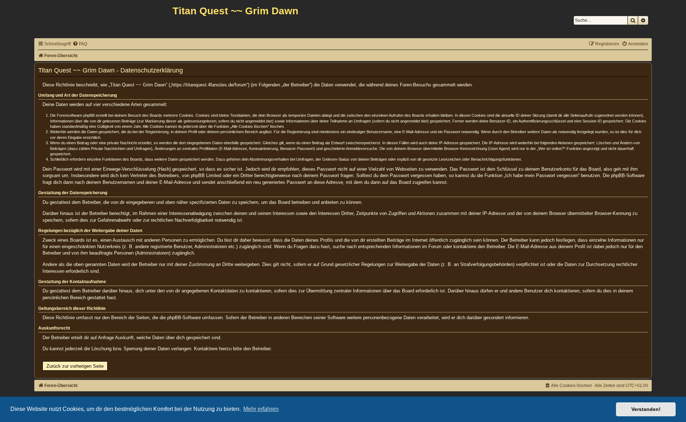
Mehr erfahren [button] (261, 409)
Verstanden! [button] (646, 409)
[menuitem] (80, 44)
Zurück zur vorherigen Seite (75, 366)
